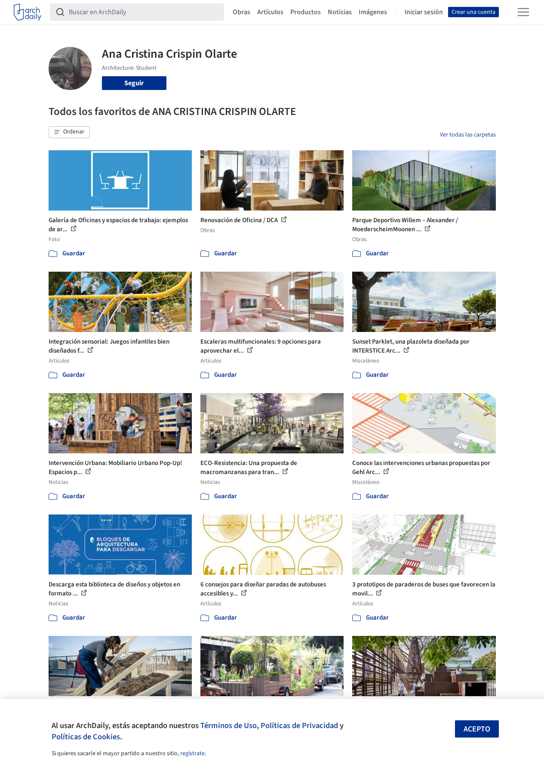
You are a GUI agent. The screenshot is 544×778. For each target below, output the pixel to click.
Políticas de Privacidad (299, 725)
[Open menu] (523, 12)
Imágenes (373, 12)
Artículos (270, 12)
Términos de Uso (228, 725)
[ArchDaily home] (27, 12)
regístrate (192, 753)
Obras (241, 12)
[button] (69, 132)
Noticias (340, 12)
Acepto (477, 729)
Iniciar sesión (424, 12)
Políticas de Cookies (86, 736)
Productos (305, 12)
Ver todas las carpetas (468, 135)
